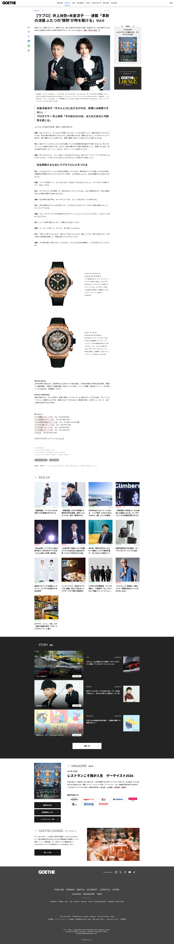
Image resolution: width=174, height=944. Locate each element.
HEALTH (77, 901)
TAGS (99, 894)
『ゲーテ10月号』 (127, 782)
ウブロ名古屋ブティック (43, 425)
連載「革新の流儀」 (91, 30)
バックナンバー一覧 (47, 819)
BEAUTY (84, 901)
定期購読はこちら (47, 812)
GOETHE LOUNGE (65, 916)
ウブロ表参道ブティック (43, 420)
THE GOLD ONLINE (103, 916)
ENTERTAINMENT (100, 901)
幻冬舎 (112, 916)
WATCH (67, 3)
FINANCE (111, 901)
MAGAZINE (89, 894)
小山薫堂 (109, 787)
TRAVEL (61, 901)
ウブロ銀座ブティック (42, 417)
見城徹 (123, 787)
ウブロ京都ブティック (42, 430)
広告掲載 (50, 919)
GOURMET (80, 3)
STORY (116, 889)
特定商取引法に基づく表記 (83, 919)
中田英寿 (117, 787)
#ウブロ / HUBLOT (41, 460)
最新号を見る (47, 805)
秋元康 (103, 787)
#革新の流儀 (54, 460)
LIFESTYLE (95, 3)
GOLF (88, 3)
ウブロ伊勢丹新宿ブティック (45, 422)
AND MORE (120, 901)
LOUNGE (114, 3)
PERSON (60, 3)
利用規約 (71, 919)
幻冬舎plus (93, 916)
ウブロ (41, 171)
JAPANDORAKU (77, 916)
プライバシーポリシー (61, 919)
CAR (73, 3)
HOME (36, 466)
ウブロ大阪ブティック (42, 427)
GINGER (85, 916)
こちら (59, 439)
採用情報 (123, 919)
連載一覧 (87, 746)
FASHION (53, 901)
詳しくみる (47, 852)
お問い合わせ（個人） (98, 919)
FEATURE (106, 3)
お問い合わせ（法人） (112, 919)
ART (66, 901)
